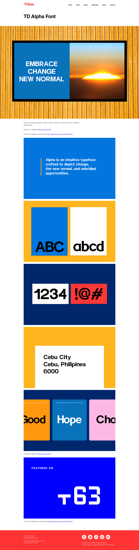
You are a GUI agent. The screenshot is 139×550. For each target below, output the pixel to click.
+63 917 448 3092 (29, 536)
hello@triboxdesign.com (31, 538)
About (86, 5)
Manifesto (95, 5)
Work (70, 5)
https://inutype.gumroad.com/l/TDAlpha (60, 134)
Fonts (78, 5)
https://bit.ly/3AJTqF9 (44, 129)
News (104, 5)
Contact (112, 5)
